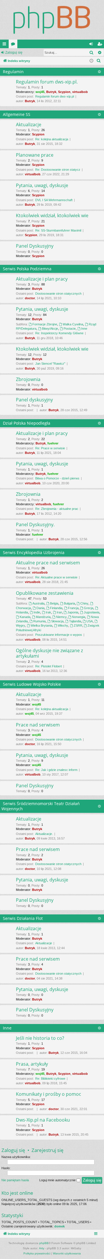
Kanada (25, 617)
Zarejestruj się (47, 1150)
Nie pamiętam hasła (15, 1180)
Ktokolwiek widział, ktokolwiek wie (52, 215)
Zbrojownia (28, 379)
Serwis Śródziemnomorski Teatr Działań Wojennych (40, 806)
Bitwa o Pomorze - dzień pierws (57, 478)
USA (89, 621)
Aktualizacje (28, 124)
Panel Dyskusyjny (34, 246)
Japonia (72, 612)
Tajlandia (75, 621)
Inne (84, 328)
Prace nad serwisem (38, 725)
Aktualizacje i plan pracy (42, 279)
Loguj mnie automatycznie (58, 1180)
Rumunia (39, 621)
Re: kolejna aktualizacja (51, 139)
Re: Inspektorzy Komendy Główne (59, 333)
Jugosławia (91, 612)
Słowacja (57, 621)
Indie (37, 612)
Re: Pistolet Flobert (48, 666)
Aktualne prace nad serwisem (48, 562)
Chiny (84, 603)
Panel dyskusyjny (34, 400)
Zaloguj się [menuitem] (92, 45)
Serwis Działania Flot (23, 918)
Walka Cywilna (73, 324)
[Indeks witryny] (52, 20)
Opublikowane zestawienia (44, 593)
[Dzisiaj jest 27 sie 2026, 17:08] (91, 61)
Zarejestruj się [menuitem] (101, 45)
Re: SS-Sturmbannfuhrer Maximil (58, 230)
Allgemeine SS (16, 114)
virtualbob (80, 92)
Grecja (88, 608)
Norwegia (78, 617)
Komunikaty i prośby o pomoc (48, 1094)
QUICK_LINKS (5, 45)
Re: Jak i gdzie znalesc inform (56, 770)
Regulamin (13, 71)
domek (59, 1226)
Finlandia (56, 608)
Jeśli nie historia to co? (40, 1038)
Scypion (64, 92)
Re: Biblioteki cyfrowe (50, 1078)
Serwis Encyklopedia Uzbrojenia (33, 552)
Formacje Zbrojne (44, 324)
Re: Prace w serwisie (50, 448)
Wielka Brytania (41, 625)
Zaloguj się (14, 52)
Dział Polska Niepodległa (26, 423)
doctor (30, 298)
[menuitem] (98, 61)
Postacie (70, 328)
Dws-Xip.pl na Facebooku (43, 1120)
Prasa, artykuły (32, 1064)
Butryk (51, 92)
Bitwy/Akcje (50, 328)
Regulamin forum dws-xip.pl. (47, 82)
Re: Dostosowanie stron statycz (57, 169)
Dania (40, 608)
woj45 (40, 92)
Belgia (54, 603)
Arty (41, 1248)
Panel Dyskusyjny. (35, 524)
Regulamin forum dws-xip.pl (54, 96)
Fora (14, 45)
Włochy (63, 625)
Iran (59, 612)
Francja (73, 608)
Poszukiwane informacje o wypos (58, 634)
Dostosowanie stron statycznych (58, 293)
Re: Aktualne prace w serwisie (56, 577)
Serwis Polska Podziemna (27, 268)
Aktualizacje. (44, 834)
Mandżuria (43, 617)
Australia (38, 603)
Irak (48, 612)
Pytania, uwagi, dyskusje (42, 185)
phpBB (44, 1243)
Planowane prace (34, 155)
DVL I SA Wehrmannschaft (54, 200)
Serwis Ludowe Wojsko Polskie (32, 684)
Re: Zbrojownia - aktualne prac (56, 508)
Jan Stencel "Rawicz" (50, 363)
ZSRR (78, 625)
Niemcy (61, 617)
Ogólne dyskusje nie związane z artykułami (49, 653)
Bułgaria (69, 603)
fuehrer (52, 443)
